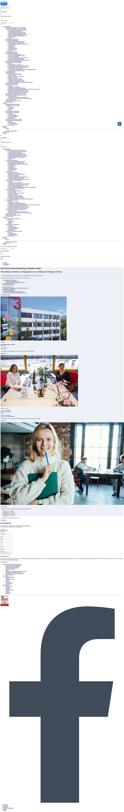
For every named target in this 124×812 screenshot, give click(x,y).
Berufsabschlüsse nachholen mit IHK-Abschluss (18, 67)
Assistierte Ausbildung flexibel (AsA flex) (16, 32)
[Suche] (1, 24)
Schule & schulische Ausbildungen (13, 566)
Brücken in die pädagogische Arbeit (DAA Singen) (18, 91)
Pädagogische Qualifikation (14, 86)
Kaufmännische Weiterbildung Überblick (16, 41)
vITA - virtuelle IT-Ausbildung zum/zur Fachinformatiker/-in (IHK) (22, 69)
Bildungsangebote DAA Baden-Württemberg (12, 564)
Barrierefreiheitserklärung (8, 808)
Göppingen (8, 581)
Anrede (2, 529)
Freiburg (7, 580)
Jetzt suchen (3, 520)
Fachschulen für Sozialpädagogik (12, 111)
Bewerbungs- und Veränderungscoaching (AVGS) (16, 93)
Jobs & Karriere (11, 118)
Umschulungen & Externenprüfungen (13, 565)
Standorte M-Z (6, 585)
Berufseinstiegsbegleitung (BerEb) (15, 31)
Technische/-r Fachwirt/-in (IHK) (15, 78)
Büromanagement (12, 47)
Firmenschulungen (9, 101)
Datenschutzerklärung (25, 525)
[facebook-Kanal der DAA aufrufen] (62, 802)
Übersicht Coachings (12, 96)
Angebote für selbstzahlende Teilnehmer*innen (17, 57)
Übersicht (10, 63)
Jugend (7, 570)
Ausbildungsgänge (12, 114)
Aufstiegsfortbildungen (10, 71)
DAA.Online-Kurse (10, 574)
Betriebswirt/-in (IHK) (12, 77)
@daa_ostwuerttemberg (10, 416)
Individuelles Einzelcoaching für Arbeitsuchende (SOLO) (20, 98)
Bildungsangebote (6, 26)
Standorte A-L (6, 575)
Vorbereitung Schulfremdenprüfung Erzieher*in (18, 90)
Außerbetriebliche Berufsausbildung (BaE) (17, 33)
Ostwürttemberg (6, 264)
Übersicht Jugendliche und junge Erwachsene (17, 29)
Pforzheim (8, 587)
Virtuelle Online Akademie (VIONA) (13, 100)
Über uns (10, 106)
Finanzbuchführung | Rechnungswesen (16, 42)
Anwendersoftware (12, 49)
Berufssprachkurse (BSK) (13, 56)
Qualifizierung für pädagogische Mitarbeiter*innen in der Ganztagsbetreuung (24, 89)
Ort (1, 544)
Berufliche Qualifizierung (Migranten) (16, 58)
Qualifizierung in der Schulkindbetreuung (16, 88)
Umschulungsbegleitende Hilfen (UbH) (16, 70)
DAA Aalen (7, 415)
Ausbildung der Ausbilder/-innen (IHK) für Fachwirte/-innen (20, 82)
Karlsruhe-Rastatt (9, 582)
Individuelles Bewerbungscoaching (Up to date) (18, 97)
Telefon (2, 546)
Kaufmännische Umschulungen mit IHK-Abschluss (18, 65)
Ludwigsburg (8, 584)
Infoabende (10, 108)
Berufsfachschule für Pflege (8, 283)
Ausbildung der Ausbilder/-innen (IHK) (16, 81)
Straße (2, 539)
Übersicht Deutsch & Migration (14, 54)
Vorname (3, 531)
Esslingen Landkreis (10, 579)
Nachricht (3, 551)
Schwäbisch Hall (9, 589)
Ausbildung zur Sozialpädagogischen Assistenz (15, 282)
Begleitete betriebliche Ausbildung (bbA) (16, 35)
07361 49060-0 (7, 410)
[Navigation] (2, 24)
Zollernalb (8, 593)
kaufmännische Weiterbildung (9, 289)
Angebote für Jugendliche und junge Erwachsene (16, 27)
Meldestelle (5, 806)
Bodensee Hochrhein (10, 577)
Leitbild (7, 128)
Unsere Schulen (11, 107)
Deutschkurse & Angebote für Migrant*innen (15, 573)
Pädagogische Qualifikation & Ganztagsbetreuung (16, 571)
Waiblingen (8, 592)
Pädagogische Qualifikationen (12, 83)
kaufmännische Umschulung (9, 288)
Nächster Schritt (4, 562)
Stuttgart (7, 591)
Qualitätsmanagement (12, 48)
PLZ (1, 541)
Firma (2, 536)
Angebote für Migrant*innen (11, 52)
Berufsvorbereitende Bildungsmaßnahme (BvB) (18, 34)
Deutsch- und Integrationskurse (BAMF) (16, 55)
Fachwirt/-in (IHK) (12, 75)
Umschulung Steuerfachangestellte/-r (15, 68)
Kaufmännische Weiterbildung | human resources (18, 43)
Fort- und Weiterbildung (13, 115)
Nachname (3, 534)
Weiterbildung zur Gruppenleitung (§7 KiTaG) (17, 92)
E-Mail (2, 413)
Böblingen (8, 578)
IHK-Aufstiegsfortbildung (8, 284)
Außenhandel (11, 46)
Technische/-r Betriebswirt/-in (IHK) (15, 79)
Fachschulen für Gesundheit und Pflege (14, 119)
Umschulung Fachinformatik (22, 288)
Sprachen (10, 50)
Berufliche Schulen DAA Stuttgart (13, 104)
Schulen (4, 103)
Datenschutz (5, 805)
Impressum (5, 804)
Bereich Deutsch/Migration (8, 290)
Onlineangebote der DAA (11, 99)
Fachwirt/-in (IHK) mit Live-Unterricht (16, 76)
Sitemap (4, 810)
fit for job (10, 38)
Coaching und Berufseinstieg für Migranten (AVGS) (19, 60)
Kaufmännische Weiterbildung (12, 39)
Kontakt (10, 110)
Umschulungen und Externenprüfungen (14, 61)
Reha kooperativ (11, 36)
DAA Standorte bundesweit (11, 130)
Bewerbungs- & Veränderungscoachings (14, 572)
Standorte (10, 113)
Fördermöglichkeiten (12, 117)
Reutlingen (8, 588)
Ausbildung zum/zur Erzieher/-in (12, 281)
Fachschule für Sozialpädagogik (9, 280)
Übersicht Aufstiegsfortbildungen (15, 74)
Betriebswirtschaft (12, 45)
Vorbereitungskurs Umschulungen (15, 64)
